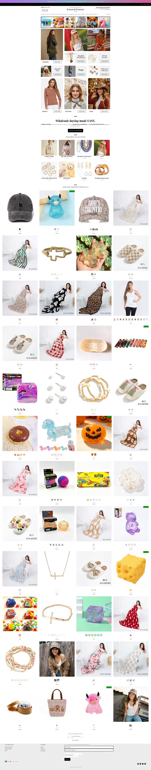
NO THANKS (84, 398)
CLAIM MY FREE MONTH (84, 395)
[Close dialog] (101, 362)
